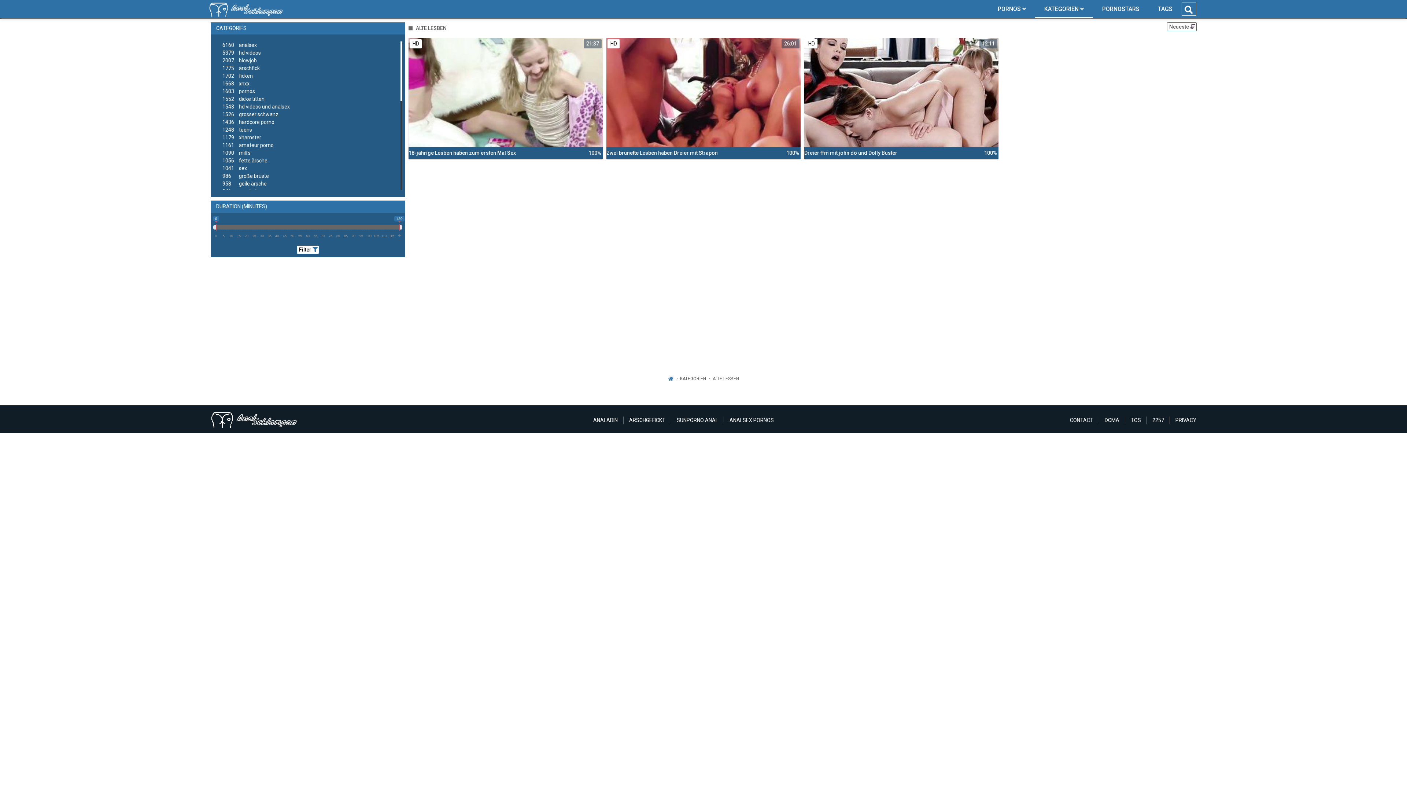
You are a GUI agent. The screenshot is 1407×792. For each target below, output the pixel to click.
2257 (1158, 420)
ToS (1136, 420)
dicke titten (243, 99)
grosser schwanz (250, 114)
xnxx (236, 84)
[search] (1188, 10)
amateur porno (248, 145)
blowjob (239, 60)
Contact (1081, 420)
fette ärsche (244, 161)
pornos (238, 91)
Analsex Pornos (752, 420)
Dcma (1112, 420)
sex (234, 168)
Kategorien (693, 378)
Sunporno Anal (697, 420)
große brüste (245, 176)
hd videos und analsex (256, 107)
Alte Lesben (726, 378)
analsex (239, 45)
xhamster (241, 137)
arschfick (241, 68)
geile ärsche (244, 184)
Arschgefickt (647, 420)
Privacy (1185, 420)
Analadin (605, 420)
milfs (236, 153)
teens (237, 130)
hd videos (241, 53)
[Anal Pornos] (246, 9)
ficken (237, 76)
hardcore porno (248, 122)
